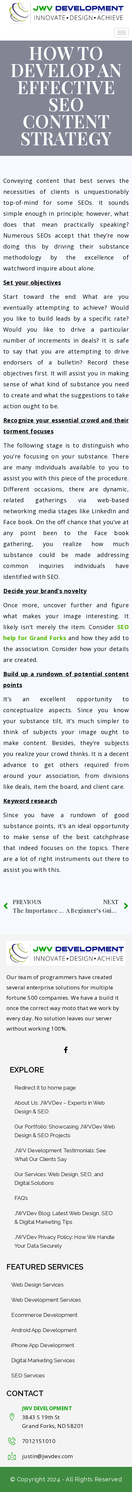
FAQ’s (21, 1198)
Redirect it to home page (45, 1087)
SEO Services (28, 1375)
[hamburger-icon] (121, 32)
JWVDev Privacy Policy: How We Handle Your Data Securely (64, 1241)
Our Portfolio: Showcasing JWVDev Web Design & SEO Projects (64, 1130)
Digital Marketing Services (43, 1360)
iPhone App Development (42, 1345)
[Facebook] (66, 1049)
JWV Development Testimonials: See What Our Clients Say (60, 1154)
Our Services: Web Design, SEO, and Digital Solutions (58, 1178)
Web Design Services (37, 1284)
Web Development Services (46, 1300)
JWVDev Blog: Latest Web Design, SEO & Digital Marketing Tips (63, 1217)
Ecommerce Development (44, 1315)
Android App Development (44, 1330)
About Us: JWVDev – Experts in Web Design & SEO (59, 1107)
